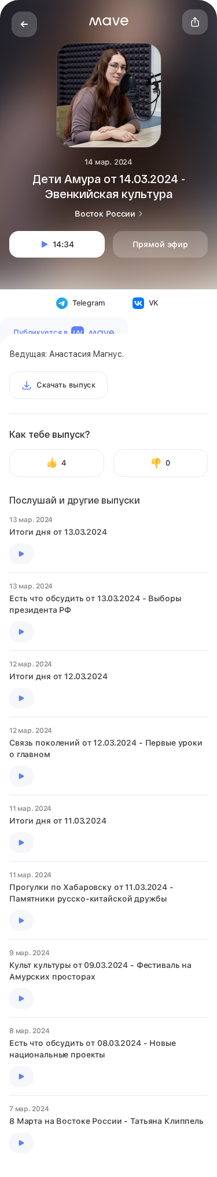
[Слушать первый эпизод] (21, 553)
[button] (108, 21)
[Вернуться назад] (24, 24)
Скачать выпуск (65, 385)
